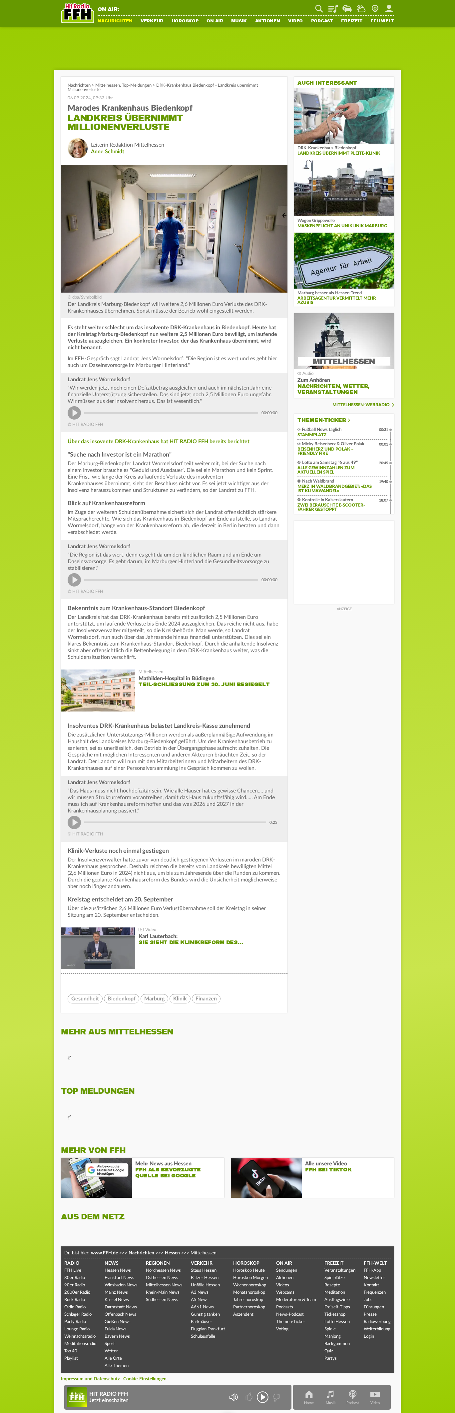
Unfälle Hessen (205, 1285)
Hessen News (118, 1270)
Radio (71, 1263)
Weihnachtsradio (80, 1336)
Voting (282, 1329)
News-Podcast (290, 1314)
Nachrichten (115, 21)
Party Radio (75, 1322)
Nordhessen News (163, 1270)
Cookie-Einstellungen (145, 1379)
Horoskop (185, 21)
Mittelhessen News (164, 1285)
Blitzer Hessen (205, 1278)
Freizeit (351, 21)
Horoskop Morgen (250, 1278)
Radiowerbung (377, 1322)
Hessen (172, 1253)
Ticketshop (334, 1314)
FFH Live (72, 1270)
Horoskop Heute (249, 1270)
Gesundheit (85, 998)
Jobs (368, 1300)
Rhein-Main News (163, 1292)
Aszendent (243, 1314)
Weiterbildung (377, 1329)
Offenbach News (120, 1314)
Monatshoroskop (249, 1292)
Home (309, 1403)
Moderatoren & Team (296, 1300)
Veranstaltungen (339, 1270)
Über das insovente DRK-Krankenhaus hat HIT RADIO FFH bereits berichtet (158, 441)
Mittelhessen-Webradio (361, 405)
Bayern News (117, 1336)
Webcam (375, 6)
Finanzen (206, 998)
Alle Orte (113, 1358)
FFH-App (372, 1270)
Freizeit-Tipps (337, 1307)
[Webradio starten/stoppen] (262, 1397)
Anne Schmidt (107, 151)
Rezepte (332, 1285)
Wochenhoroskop (249, 1285)
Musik (239, 21)
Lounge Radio (77, 1329)
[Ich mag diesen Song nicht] (275, 1397)
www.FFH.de (104, 1253)
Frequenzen (375, 1292)
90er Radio (74, 1285)
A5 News (200, 1300)
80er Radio (74, 1278)
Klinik (180, 998)
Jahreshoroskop (248, 1300)
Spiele (330, 1329)
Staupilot (347, 6)
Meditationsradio (80, 1344)
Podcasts (284, 1307)
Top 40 (70, 1351)
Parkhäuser (201, 1322)
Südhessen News (162, 1300)
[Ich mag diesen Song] (249, 1397)
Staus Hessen (204, 1270)
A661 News (202, 1307)
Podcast (322, 21)
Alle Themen (117, 1366)
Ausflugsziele (337, 1300)
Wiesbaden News (121, 1285)
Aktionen (267, 21)
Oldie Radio (75, 1307)
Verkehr (152, 21)
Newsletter (374, 1278)
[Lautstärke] (233, 1397)
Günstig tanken (205, 1314)
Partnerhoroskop (249, 1307)
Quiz (328, 1351)
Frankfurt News (119, 1278)
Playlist (333, 6)
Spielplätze (334, 1278)
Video (295, 21)
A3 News (200, 1292)
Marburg (154, 998)
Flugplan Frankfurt (208, 1329)
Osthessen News (162, 1278)
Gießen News (118, 1322)
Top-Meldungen (137, 85)
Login (369, 1336)
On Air (215, 21)
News (112, 1263)
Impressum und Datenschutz (90, 1379)
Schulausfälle (203, 1336)
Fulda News (116, 1329)
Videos (282, 1285)
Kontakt (371, 1285)
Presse (370, 1314)
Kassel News (117, 1300)
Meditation (334, 1292)
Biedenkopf (122, 998)
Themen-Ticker (321, 420)
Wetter (361, 6)
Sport (110, 1344)
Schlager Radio (78, 1314)
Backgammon (337, 1344)
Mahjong (332, 1336)
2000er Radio (77, 1292)
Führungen (374, 1307)
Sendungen (286, 1270)
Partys (330, 1358)
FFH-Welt (382, 21)
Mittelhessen (107, 85)
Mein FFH (389, 6)
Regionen (158, 1263)
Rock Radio (74, 1300)
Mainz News (116, 1292)
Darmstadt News (121, 1307)
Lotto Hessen (337, 1322)
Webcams (285, 1292)
